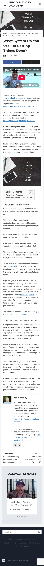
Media (13, 543)
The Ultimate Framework (15, 195)
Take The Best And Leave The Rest (19, 198)
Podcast (9, 539)
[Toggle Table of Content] (30, 192)
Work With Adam (31, 539)
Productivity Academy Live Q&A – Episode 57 (33, 457)
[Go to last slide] (10, 496)
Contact (18, 539)
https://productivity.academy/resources (19, 121)
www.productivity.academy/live (16, 98)
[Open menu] (40, 4)
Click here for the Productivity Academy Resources (27, 437)
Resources (22, 543)
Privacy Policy (22, 547)
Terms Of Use (34, 543)
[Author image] (4, 56)
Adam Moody (13, 56)
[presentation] (22, 488)
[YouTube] (3, 560)
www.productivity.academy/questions (18, 106)
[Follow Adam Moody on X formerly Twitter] (19, 445)
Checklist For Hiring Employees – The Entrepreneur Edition (11, 457)
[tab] (17, 516)
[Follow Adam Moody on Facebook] (15, 445)
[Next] (33, 496)
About (6, 543)
